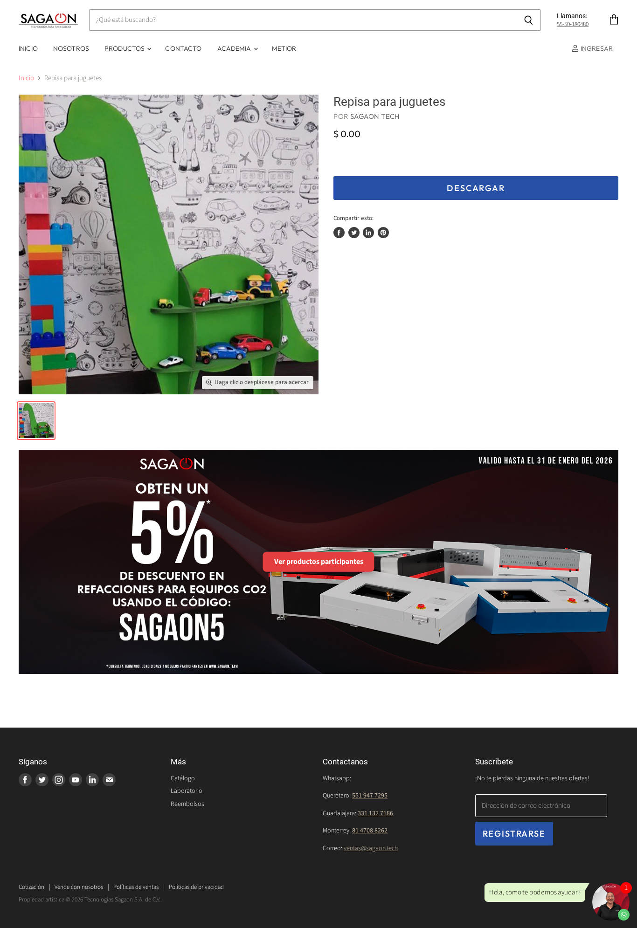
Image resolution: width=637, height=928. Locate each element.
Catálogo (183, 778)
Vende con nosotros (79, 887)
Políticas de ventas (136, 887)
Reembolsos (187, 804)
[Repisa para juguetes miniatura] (36, 420)
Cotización (31, 887)
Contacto (183, 48)
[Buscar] (528, 20)
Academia (235, 48)
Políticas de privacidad (196, 887)
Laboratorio (186, 791)
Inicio (28, 48)
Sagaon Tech (375, 116)
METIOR (284, 48)
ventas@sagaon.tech (371, 848)
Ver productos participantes (318, 562)
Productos (125, 48)
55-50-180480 (573, 24)
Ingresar (596, 48)
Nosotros (71, 48)
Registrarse (514, 833)
